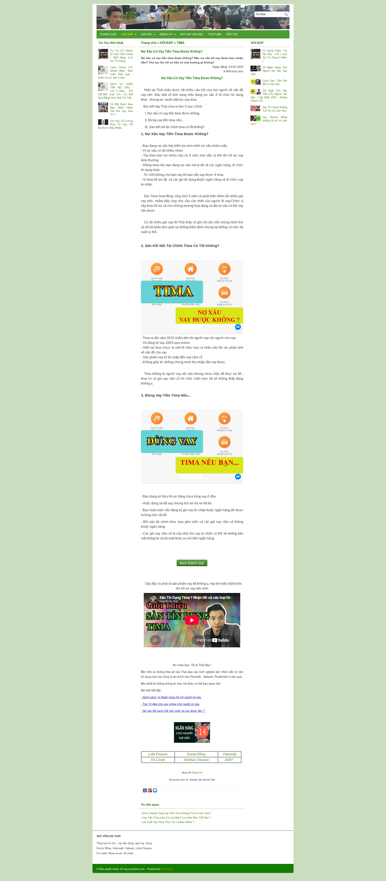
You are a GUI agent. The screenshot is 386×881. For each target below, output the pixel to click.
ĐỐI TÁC (232, 34)
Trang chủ (196, 772)
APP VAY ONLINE (191, 34)
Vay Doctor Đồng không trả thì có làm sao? (268, 120)
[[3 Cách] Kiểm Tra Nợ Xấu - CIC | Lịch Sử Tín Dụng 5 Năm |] (255, 54)
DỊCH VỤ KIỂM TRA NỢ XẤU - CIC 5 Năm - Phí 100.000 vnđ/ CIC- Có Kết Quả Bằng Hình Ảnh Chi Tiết (115, 91)
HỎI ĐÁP (127, 34)
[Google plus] (150, 791)
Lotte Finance (158, 754)
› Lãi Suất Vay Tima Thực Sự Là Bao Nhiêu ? (167, 822)
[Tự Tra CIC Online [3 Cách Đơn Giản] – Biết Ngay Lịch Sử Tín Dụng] (103, 54)
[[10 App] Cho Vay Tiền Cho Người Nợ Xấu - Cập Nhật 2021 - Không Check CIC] (255, 92)
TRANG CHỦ (108, 34)
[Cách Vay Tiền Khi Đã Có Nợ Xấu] (255, 82)
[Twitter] (155, 791)
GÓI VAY (146, 34)
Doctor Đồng (196, 754)
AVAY (229, 760)
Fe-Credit (158, 760)
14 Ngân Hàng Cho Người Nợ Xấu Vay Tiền (268, 71)
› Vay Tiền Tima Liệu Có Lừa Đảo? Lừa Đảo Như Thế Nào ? (176, 817)
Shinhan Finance (196, 760)
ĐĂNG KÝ (166, 34)
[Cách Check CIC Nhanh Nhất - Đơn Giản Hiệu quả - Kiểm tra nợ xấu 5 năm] (103, 70)
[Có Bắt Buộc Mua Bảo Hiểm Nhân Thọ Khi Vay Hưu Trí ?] (103, 108)
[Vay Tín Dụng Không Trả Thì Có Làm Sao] (255, 109)
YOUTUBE (214, 34)
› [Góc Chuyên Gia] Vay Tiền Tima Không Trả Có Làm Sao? (176, 813)
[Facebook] (145, 791)
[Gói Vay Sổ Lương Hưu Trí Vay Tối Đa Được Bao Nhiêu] (103, 122)
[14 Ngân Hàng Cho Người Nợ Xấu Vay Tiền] (255, 69)
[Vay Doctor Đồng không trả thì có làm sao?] (255, 118)
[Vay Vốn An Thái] (193, 17)
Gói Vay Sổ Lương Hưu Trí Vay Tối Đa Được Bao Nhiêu (115, 124)
